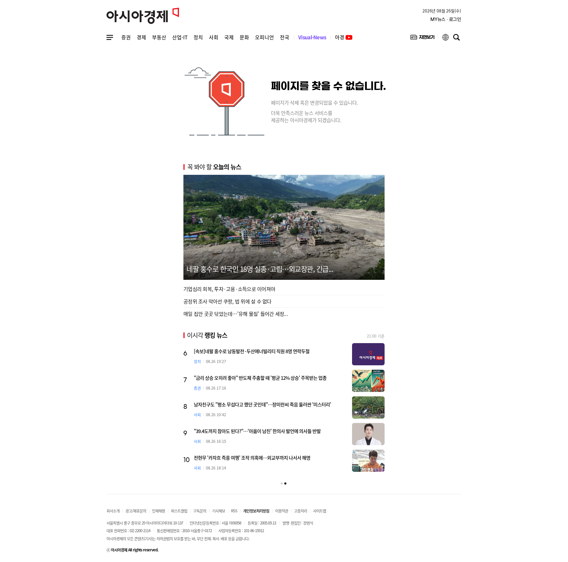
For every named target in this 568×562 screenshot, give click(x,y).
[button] (282, 483)
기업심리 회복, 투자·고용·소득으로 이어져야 (229, 289)
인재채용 (158, 510)
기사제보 (218, 510)
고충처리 (300, 510)
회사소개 (113, 510)
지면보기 (422, 38)
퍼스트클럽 (179, 510)
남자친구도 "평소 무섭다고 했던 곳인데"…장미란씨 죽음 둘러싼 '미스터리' (262, 404)
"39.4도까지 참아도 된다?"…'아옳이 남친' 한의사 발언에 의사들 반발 (257, 431)
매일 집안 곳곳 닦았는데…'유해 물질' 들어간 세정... (235, 313)
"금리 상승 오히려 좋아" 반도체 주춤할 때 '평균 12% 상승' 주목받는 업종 (260, 377)
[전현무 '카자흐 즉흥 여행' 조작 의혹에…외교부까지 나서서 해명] (368, 461)
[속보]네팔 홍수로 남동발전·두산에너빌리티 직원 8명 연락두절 (251, 351)
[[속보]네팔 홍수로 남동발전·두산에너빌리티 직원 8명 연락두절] (368, 354)
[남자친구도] (368, 407)
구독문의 (199, 510)
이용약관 (281, 510)
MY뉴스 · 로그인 (445, 19)
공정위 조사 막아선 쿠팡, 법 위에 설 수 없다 (227, 301)
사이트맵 (319, 510)
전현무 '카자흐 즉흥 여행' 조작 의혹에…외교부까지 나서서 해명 (252, 457)
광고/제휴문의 (135, 510)
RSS (234, 510)
